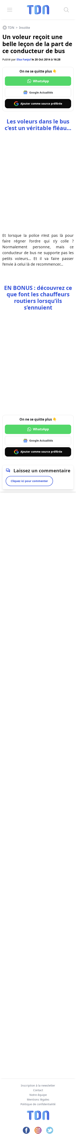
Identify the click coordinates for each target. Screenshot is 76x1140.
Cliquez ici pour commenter (29, 481)
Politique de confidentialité (38, 1104)
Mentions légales (38, 1099)
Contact (38, 1090)
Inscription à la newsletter (38, 1085)
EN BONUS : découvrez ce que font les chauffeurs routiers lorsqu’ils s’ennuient (38, 297)
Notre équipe (38, 1095)
